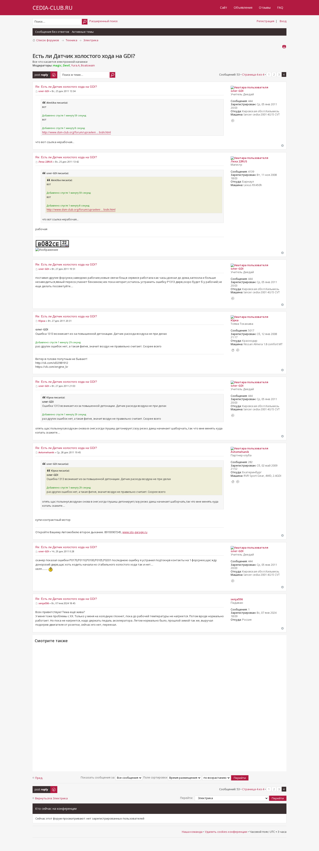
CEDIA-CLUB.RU (52, 7)
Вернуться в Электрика (51, 798)
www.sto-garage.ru (134, 532)
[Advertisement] (159, 706)
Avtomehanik (46, 452)
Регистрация (265, 21)
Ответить (39, 73)
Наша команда (192, 832)
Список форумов (47, 40)
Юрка (41, 320)
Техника (71, 40)
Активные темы (83, 32)
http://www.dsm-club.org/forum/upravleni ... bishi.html (76, 132)
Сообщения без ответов (52, 32)
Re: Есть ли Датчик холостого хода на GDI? (66, 86)
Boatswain (88, 65)
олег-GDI (43, 91)
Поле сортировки (155, 777)
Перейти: (186, 798)
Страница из (253, 74)
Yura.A (75, 65)
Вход (283, 21)
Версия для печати (284, 47)
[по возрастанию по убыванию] (225, 777)
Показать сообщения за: (98, 777)
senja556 (43, 603)
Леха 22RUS (45, 161)
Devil (66, 65)
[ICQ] (233, 121)
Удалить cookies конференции (226, 832)
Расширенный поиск (103, 21)
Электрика (90, 40)
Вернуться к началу (282, 145)
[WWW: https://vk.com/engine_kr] (233, 350)
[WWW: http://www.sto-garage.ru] (233, 482)
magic (57, 65)
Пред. (39, 778)
